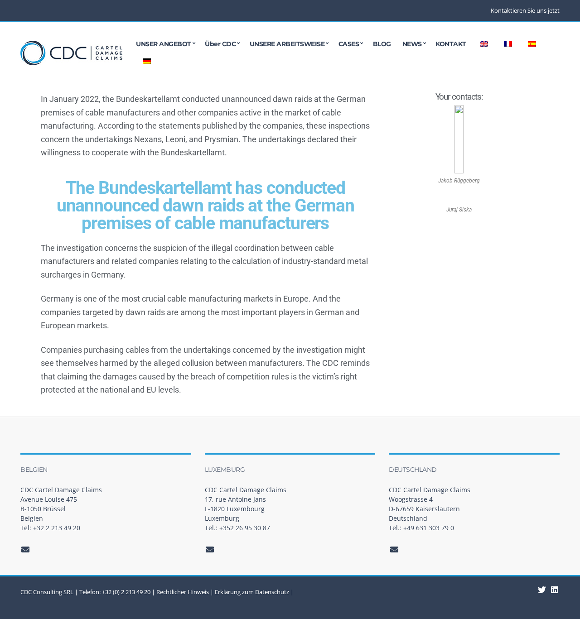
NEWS (412, 44)
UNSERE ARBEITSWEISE (287, 44)
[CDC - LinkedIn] (542, 589)
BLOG (382, 44)
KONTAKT (450, 44)
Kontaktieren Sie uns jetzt (525, 10)
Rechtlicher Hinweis (182, 592)
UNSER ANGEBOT (163, 44)
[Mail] (25, 549)
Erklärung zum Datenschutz (252, 592)
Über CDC (220, 44)
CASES (348, 44)
